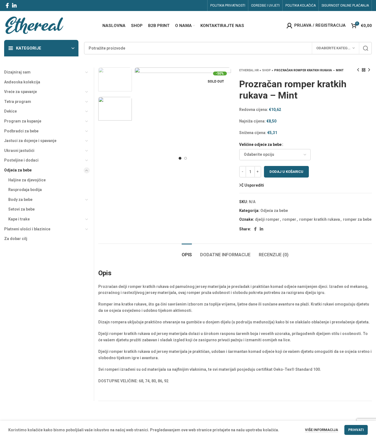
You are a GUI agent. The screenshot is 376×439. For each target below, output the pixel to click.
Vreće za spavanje (20, 91)
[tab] (187, 252)
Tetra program (17, 101)
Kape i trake (19, 219)
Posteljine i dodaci (21, 160)
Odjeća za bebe (274, 210)
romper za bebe (357, 219)
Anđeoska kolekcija (22, 82)
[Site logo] (34, 25)
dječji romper (267, 219)
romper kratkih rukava (319, 219)
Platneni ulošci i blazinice (27, 229)
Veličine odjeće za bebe (260, 144)
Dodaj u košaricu (286, 172)
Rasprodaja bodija (25, 189)
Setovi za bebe (21, 209)
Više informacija (321, 430)
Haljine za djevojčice (27, 180)
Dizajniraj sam (17, 72)
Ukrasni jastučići (19, 150)
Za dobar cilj (15, 238)
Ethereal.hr (249, 70)
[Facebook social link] (7, 5)
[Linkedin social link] (14, 5)
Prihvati (356, 430)
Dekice (10, 111)
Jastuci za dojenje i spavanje (30, 140)
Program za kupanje (22, 121)
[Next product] (369, 70)
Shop (266, 70)
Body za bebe (20, 199)
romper (289, 219)
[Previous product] (358, 70)
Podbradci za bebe (21, 131)
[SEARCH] (365, 48)
